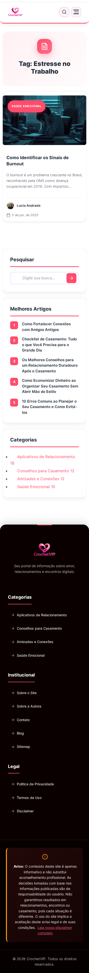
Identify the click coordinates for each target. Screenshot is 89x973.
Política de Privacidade (35, 784)
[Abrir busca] (64, 12)
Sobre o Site (27, 693)
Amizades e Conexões (35, 642)
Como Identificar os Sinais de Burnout (37, 160)
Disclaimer (25, 811)
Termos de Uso (29, 798)
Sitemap (23, 746)
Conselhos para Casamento (39, 628)
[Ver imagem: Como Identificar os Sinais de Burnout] (44, 120)
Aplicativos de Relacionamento (42, 615)
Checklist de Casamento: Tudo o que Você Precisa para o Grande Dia (49, 345)
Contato (23, 720)
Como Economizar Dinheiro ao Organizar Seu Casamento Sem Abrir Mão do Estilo (50, 386)
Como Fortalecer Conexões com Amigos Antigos (46, 327)
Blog (20, 733)
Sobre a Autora (29, 706)
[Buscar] (71, 278)
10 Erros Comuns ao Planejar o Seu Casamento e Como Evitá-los (49, 407)
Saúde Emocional (30, 655)
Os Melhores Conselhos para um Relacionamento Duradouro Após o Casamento (50, 365)
